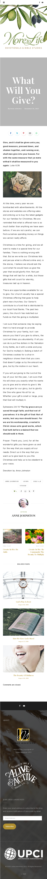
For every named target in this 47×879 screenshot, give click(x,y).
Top (24, 874)
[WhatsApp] (36, 133)
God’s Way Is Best (23, 602)
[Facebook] (10, 133)
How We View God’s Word (23, 638)
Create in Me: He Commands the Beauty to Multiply (36, 552)
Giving (26, 481)
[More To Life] (23, 40)
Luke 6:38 (37, 481)
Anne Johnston (16, 108)
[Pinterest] (23, 133)
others (23, 486)
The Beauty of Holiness (23, 675)
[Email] (30, 133)
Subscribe (10, 826)
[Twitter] (17, 133)
